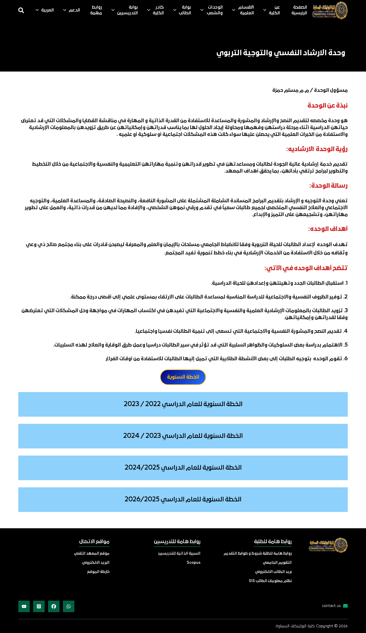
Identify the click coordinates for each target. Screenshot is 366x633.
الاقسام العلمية (246, 10)
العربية (47, 10)
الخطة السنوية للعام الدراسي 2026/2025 (183, 500)
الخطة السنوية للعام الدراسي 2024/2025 (183, 468)
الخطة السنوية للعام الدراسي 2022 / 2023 (183, 404)
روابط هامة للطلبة (273, 542)
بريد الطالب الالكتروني (273, 571)
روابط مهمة (96, 10)
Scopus (193, 562)
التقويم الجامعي (277, 562)
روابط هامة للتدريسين (177, 542)
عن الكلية (274, 10)
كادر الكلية (158, 10)
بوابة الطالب (185, 10)
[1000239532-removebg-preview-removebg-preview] (330, 10)
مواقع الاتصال (94, 542)
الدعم (74, 10)
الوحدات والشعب (215, 10)
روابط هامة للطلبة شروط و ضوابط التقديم (258, 553)
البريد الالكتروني (96, 562)
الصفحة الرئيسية (299, 10)
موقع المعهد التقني (92, 553)
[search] (21, 10)
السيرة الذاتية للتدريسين (179, 553)
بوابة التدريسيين (127, 10)
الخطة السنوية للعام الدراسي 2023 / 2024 (183, 436)
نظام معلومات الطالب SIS (270, 581)
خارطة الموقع (98, 571)
